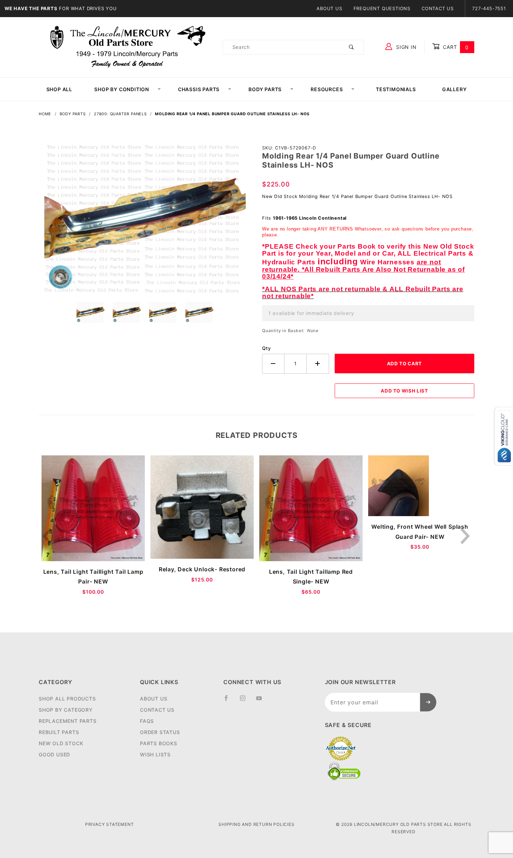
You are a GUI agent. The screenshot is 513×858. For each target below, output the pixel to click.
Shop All (59, 89)
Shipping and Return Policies (256, 824)
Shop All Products (67, 699)
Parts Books (158, 743)
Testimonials (396, 89)
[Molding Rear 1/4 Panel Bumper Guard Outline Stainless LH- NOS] (145, 221)
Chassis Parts (199, 89)
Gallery (454, 89)
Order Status (160, 732)
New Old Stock (61, 743)
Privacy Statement (109, 824)
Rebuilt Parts (59, 732)
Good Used (54, 754)
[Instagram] (246, 700)
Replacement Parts (68, 721)
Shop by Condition (121, 89)
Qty (266, 348)
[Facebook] (229, 700)
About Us (329, 8)
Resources (327, 89)
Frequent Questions (382, 8)
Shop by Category (66, 710)
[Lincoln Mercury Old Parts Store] (128, 47)
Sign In (405, 47)
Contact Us (438, 8)
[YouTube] (262, 700)
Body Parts (265, 89)
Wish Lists (155, 754)
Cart (455, 47)
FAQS (147, 721)
